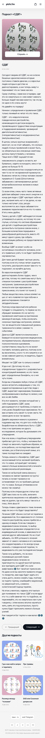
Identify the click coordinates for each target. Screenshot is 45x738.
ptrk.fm (10, 4)
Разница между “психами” (8, 700)
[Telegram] (22, 725)
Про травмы (28, 664)
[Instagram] (12, 725)
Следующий (31, 627)
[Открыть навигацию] (40, 4)
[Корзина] (35, 4)
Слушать (21, 54)
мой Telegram (27, 717)
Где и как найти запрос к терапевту (11, 665)
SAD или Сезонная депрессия (31, 700)
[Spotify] (33, 725)
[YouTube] (28, 725)
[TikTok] (17, 725)
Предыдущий (13, 627)
